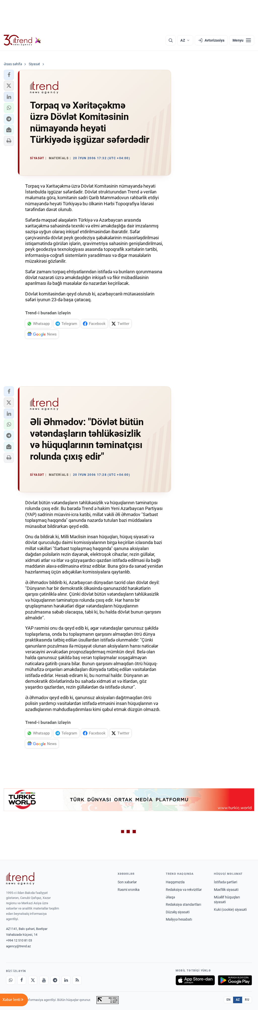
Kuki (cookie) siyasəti (230, 909)
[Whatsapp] (10, 980)
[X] (32, 980)
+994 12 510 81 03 (19, 940)
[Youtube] (43, 980)
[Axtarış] (171, 40)
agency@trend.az (18, 946)
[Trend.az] (22, 40)
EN (229, 999)
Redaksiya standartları (183, 904)
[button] (9, 75)
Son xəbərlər (127, 882)
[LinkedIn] (66, 980)
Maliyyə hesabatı (179, 919)
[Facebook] (21, 980)
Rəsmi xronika (129, 890)
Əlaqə (170, 897)
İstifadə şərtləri (225, 882)
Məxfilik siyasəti (226, 890)
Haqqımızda (175, 882)
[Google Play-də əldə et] (235, 980)
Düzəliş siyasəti (177, 912)
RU (247, 999)
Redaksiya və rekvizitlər (184, 890)
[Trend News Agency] (20, 878)
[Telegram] (54, 980)
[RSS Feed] (77, 980)
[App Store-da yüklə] (195, 980)
